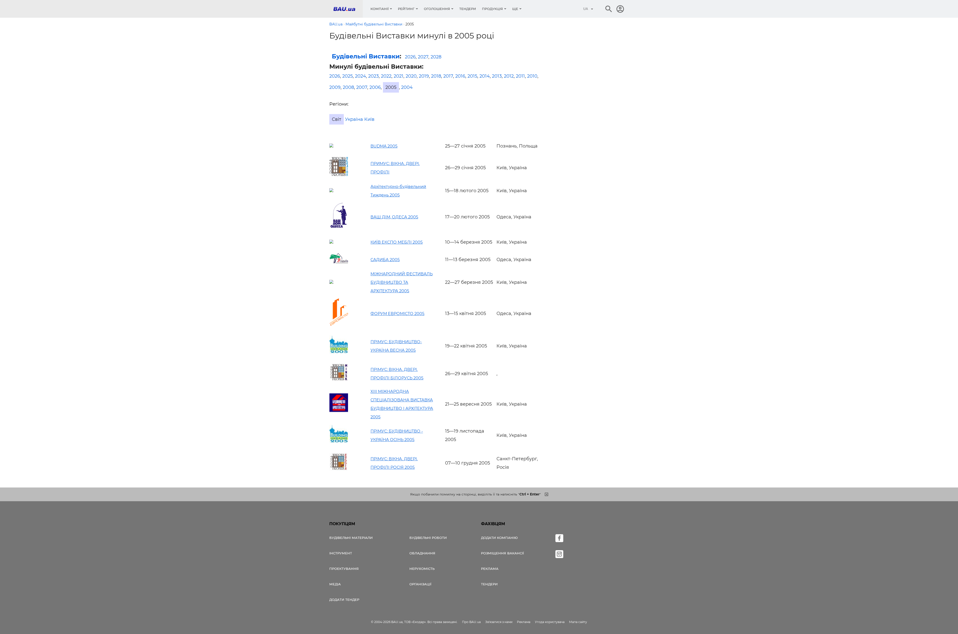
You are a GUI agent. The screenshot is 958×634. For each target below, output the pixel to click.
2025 (347, 76)
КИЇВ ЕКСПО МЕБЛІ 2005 (396, 242)
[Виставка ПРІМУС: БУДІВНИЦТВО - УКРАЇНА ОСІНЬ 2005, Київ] (338, 442)
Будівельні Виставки (366, 56)
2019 (424, 76)
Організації (420, 584)
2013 (497, 76)
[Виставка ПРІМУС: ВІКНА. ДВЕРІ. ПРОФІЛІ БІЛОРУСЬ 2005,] (338, 379)
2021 (398, 76)
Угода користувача (550, 622)
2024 (360, 76)
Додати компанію (499, 538)
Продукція (492, 9)
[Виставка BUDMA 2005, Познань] (331, 146)
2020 (411, 76)
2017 (448, 76)
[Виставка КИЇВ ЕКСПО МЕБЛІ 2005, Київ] (331, 242)
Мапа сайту (578, 622)
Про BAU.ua (471, 622)
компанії (379, 9)
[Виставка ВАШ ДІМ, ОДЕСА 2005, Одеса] (338, 227)
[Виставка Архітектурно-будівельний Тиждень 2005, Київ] (331, 190)
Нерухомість (422, 569)
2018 (436, 76)
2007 (361, 87)
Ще (515, 9)
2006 (375, 87)
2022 (386, 76)
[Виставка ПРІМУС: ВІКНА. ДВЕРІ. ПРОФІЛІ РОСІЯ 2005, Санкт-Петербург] (338, 469)
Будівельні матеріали (351, 538)
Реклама (489, 569)
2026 (410, 57)
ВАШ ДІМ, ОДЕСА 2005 (394, 217)
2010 (532, 76)
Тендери (467, 9)
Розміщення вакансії (502, 553)
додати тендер (344, 600)
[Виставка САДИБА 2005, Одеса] (338, 262)
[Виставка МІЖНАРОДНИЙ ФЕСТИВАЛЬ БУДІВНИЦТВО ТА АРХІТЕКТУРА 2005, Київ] (331, 282)
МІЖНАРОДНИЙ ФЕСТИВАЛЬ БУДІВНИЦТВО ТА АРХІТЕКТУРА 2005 (401, 282)
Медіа (335, 584)
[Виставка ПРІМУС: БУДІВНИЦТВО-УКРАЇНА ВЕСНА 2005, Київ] (338, 352)
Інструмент (340, 553)
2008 (348, 87)
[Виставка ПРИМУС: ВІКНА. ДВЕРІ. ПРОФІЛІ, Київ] (338, 174)
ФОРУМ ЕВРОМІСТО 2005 (397, 313)
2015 (472, 76)
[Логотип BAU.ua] (348, 9)
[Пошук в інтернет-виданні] (608, 8)
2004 (407, 87)
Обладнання (422, 553)
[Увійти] (620, 8)
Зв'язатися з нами (498, 622)
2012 (509, 76)
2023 (373, 76)
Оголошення (437, 9)
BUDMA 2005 (383, 146)
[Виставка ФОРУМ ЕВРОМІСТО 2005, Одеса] (338, 324)
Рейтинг (406, 9)
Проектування (344, 569)
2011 (520, 76)
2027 (423, 57)
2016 (460, 76)
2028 (436, 57)
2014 (484, 76)
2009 (335, 87)
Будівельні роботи (428, 538)
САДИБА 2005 (385, 259)
